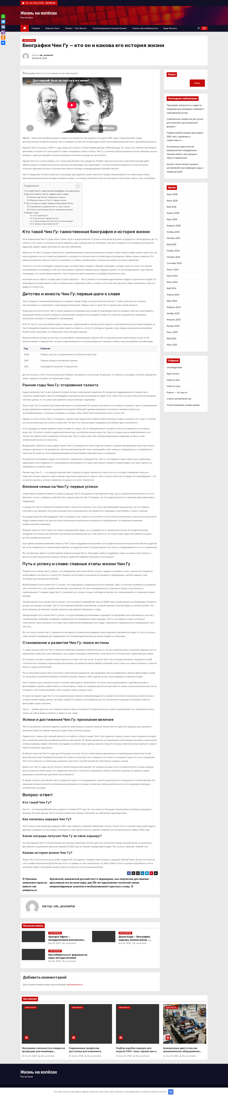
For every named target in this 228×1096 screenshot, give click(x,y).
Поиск (172, 74)
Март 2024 (172, 300)
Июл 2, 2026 (78, 1056)
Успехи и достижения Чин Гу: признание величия (51, 209)
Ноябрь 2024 (173, 250)
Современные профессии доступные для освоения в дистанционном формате (185, 123)
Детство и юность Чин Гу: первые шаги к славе (47, 194)
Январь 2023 (173, 326)
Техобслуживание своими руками (110, 28)
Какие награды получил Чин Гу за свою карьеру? (54, 221)
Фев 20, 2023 (54, 943)
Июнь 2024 (172, 282)
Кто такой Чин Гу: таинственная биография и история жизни (52, 191)
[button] (199, 28)
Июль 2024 (172, 275)
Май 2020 (171, 338)
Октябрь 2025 (173, 238)
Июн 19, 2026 (172, 1056)
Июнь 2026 (172, 200)
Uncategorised (29, 40)
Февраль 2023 (174, 319)
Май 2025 (171, 244)
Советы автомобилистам (145, 28)
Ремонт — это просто (76, 28)
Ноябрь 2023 (173, 313)
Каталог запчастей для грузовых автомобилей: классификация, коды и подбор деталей (185, 168)
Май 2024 (171, 288)
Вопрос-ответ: (32, 212)
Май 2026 (171, 206)
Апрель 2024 (173, 294)
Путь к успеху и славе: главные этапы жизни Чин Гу (49, 203)
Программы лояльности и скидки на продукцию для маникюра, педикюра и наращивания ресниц (185, 109)
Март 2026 (172, 219)
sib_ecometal (46, 55)
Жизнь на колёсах (38, 12)
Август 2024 (173, 269)
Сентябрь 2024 (174, 263)
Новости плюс (173, 386)
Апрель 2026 (173, 213)
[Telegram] (3, 21)
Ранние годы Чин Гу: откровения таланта (47, 197)
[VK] (3, 27)
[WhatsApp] (3, 16)
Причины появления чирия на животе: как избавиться (34, 884)
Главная (36, 28)
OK (171, 1091)
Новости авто (53, 28)
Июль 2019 (172, 344)
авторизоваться (75, 984)
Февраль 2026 (174, 225)
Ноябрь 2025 (173, 231)
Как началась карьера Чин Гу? (47, 218)
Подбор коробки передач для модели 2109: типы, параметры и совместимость (185, 136)
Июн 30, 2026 (125, 1056)
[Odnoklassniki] (3, 37)
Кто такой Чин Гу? (41, 215)
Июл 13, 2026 (31, 1056)
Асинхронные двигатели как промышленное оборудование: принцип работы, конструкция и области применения (182, 1053)
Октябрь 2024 (173, 257)
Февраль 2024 (174, 307)
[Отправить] (3, 42)
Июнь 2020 (172, 332)
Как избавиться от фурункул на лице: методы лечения (67, 956)
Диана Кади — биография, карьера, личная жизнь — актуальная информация (134, 940)
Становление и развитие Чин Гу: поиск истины (50, 206)
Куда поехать (170, 28)
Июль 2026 (172, 194)
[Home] (24, 28)
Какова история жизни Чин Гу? (47, 224)
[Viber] (3, 32)
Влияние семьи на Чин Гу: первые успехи (48, 200)
